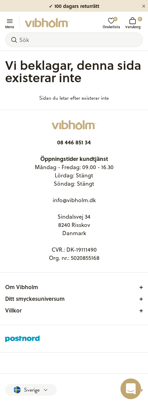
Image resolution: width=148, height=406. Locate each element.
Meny (9, 26)
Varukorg (132, 23)
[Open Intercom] (130, 388)
